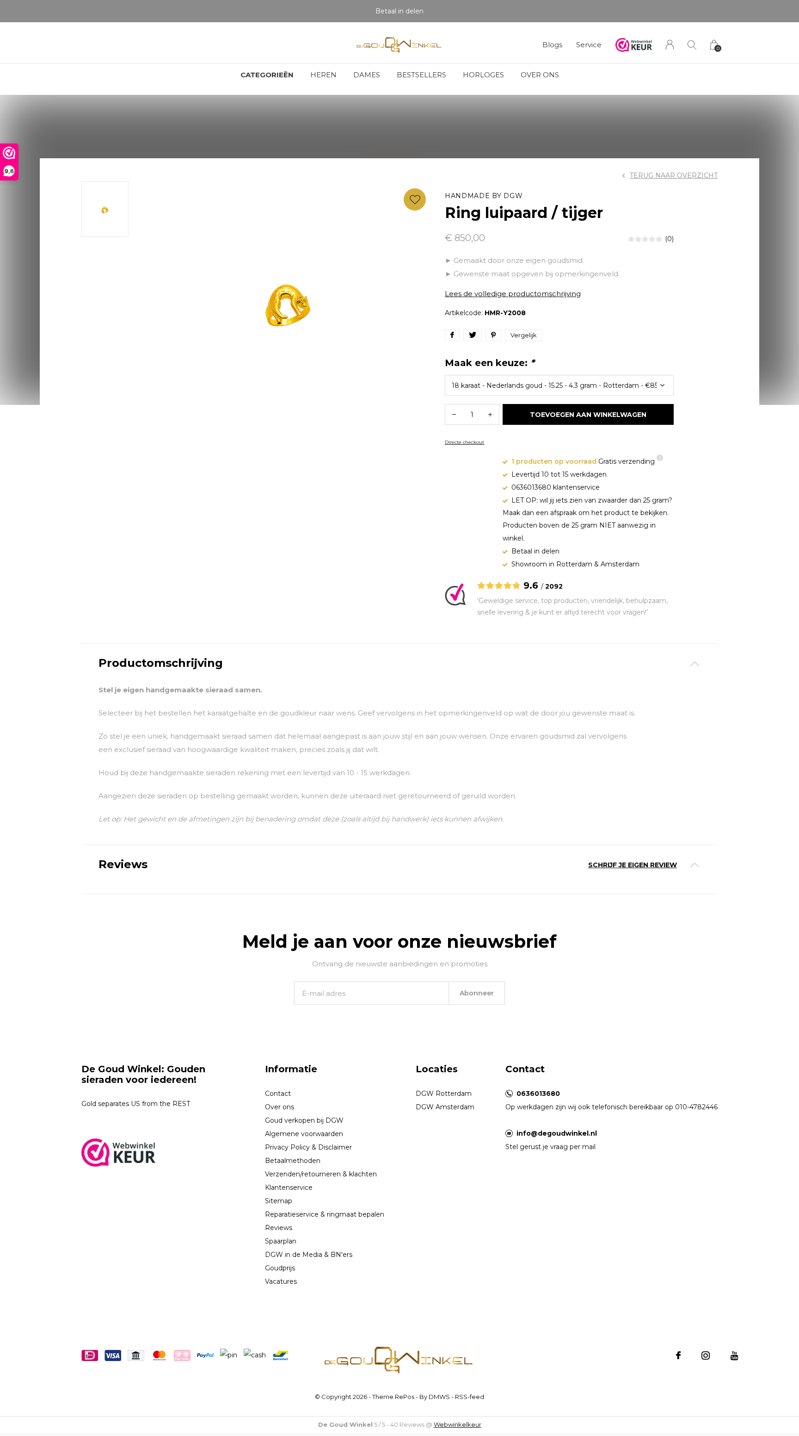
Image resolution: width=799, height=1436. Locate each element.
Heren (323, 74)
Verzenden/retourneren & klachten (321, 1174)
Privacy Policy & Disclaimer (308, 1147)
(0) (669, 239)
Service (589, 44)
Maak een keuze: (490, 363)
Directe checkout (464, 442)
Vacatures (281, 1281)
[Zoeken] (692, 44)
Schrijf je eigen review (632, 865)
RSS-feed (469, 1396)
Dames (366, 74)
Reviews (278, 1228)
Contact (278, 1093)
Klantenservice (289, 1187)
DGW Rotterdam (444, 1093)
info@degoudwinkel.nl (556, 1133)
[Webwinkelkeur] (118, 1151)
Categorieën (267, 74)
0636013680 (538, 1093)
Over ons (540, 74)
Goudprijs (280, 1268)
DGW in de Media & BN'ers (308, 1254)
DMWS (439, 1396)
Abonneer (477, 993)
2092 (554, 586)
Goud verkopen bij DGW (304, 1120)
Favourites (415, 199)
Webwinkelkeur (457, 1424)
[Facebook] (678, 1355)
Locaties (437, 1069)
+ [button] (490, 414)
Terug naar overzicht (674, 175)
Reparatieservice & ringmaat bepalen (324, 1214)
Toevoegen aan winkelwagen (588, 414)
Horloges (483, 74)
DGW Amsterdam (445, 1107)
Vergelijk (523, 335)
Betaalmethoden (292, 1160)
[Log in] (670, 44)
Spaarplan (280, 1241)
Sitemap (278, 1201)
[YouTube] (734, 1355)
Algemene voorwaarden (304, 1134)
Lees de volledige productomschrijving (513, 293)
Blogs (552, 44)
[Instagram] (705, 1355)
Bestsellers (421, 74)
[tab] (399, 663)
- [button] (454, 414)
